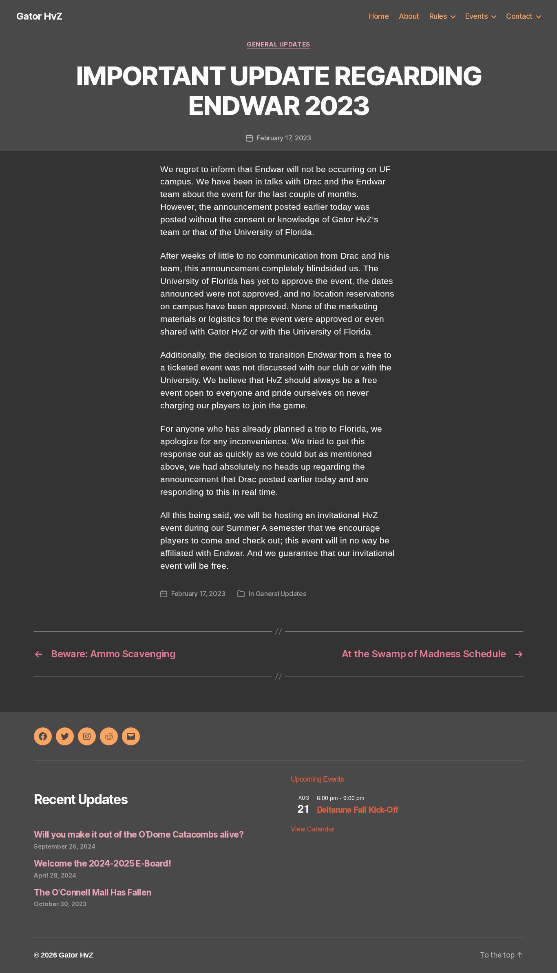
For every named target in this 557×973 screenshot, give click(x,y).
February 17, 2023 (284, 138)
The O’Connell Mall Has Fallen (92, 892)
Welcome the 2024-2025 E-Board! (102, 863)
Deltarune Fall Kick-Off (357, 809)
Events (476, 16)
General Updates (278, 44)
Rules (438, 16)
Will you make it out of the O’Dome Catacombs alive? (138, 834)
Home (379, 16)
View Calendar (312, 828)
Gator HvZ (39, 16)
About (409, 16)
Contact (519, 16)
